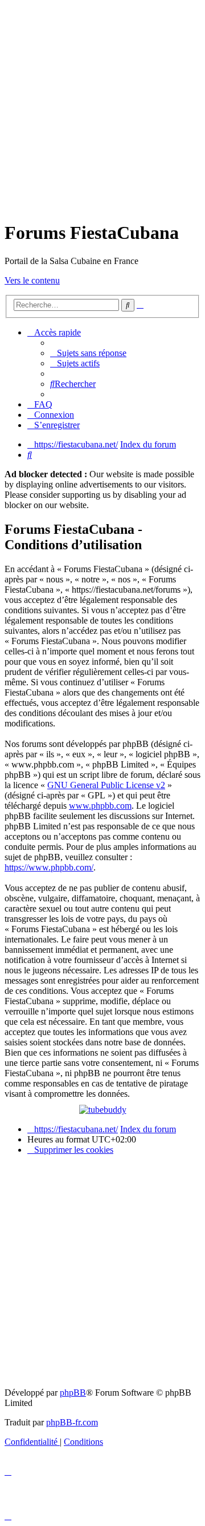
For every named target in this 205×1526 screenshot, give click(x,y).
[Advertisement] (102, 107)
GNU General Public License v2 (106, 785)
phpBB (73, 1392)
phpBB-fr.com (72, 1422)
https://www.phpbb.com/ (49, 867)
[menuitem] (88, 353)
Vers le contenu (32, 280)
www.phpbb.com (100, 805)
